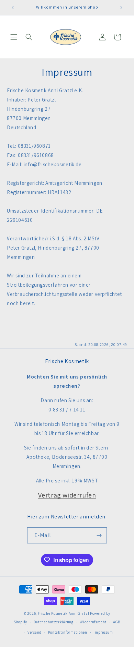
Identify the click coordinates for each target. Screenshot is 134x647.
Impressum (103, 632)
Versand (34, 632)
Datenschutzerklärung (54, 622)
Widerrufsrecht (93, 622)
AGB (116, 622)
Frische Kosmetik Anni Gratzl (63, 613)
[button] (13, 37)
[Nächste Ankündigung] (121, 7)
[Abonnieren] (99, 535)
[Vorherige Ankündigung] (12, 7)
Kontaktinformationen (67, 632)
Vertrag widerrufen (67, 495)
